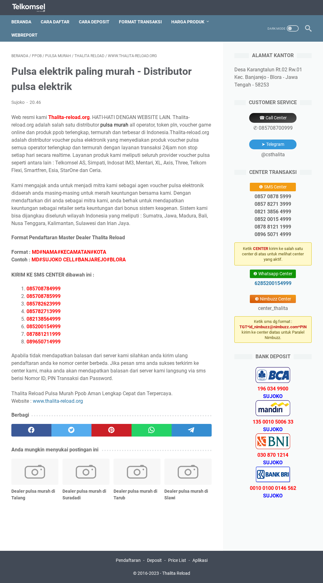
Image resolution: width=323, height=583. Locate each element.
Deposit (154, 560)
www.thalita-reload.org (58, 401)
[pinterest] (111, 430)
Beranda (21, 21)
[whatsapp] (152, 430)
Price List (177, 560)
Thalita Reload (176, 573)
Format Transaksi (140, 21)
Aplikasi (200, 560)
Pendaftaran (128, 560)
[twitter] (71, 430)
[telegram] (192, 430)
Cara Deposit (94, 21)
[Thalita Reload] (32, 8)
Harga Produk (187, 21)
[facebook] (31, 430)
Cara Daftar (55, 21)
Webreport (24, 35)
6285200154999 (273, 283)
